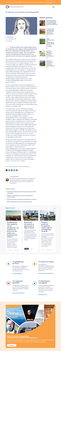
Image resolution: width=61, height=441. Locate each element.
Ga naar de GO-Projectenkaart (45, 273)
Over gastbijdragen (17, 273)
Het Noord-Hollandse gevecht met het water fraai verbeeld (49, 53)
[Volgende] (54, 208)
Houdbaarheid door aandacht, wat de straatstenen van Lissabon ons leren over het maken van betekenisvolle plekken (13, 229)
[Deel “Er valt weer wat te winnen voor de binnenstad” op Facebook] (12, 170)
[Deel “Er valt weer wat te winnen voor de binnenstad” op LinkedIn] (14, 170)
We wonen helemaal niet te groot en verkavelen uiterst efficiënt (50, 63)
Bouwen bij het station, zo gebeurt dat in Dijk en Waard (29, 225)
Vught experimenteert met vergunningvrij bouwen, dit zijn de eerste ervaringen (50, 42)
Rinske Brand (10, 37)
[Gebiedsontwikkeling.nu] (28, 7)
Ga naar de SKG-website (18, 292)
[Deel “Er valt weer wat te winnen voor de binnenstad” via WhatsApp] (9, 170)
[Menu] (53, 7)
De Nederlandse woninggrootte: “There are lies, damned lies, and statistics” (50, 31)
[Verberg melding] (58, 2)
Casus (31, 248)
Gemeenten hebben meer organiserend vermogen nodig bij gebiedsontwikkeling (51, 22)
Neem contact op (42, 294)
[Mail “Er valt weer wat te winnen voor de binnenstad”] (17, 170)
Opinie (43, 250)
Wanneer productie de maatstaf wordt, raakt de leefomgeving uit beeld (46, 226)
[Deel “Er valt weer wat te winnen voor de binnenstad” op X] (6, 170)
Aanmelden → (11, 345)
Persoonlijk (10, 250)
